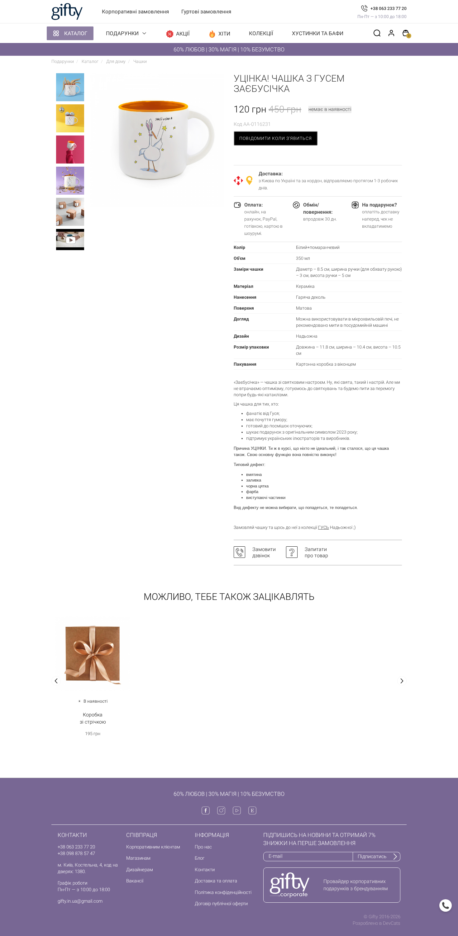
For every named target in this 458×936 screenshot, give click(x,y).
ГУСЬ (323, 527)
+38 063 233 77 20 (388, 8)
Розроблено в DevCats (376, 923)
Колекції (261, 33)
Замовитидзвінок (264, 552)
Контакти (205, 869)
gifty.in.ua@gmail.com (80, 901)
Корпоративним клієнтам (153, 847)
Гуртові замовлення (206, 11)
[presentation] (56, 681)
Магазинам (138, 858)
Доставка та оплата (216, 881)
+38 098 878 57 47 (76, 853)
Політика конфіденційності (223, 892)
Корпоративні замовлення (135, 11)
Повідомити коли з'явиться (275, 138)
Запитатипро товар (316, 552)
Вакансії (134, 881)
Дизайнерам (139, 869)
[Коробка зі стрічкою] (92, 653)
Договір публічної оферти (221, 903)
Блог (199, 858)
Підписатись (372, 856)
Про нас (203, 847)
